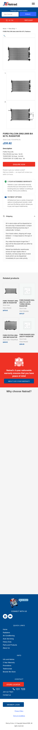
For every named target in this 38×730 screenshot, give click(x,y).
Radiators (6, 632)
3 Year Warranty (9, 662)
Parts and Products (10, 645)
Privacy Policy (19, 711)
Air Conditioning (9, 635)
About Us (6, 648)
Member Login (13, 704)
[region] (19, 241)
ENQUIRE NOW (19, 164)
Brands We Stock (9, 672)
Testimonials (7, 669)
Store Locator (13, 684)
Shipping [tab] (9, 216)
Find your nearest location (19, 10)
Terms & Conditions (19, 716)
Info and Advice (8, 659)
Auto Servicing (8, 639)
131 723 (10, 20)
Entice (12, 723)
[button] (19, 36)
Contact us (7, 695)
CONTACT (19, 679)
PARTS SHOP (29, 20)
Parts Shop (12, 28)
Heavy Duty (7, 642)
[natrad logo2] (10, 3)
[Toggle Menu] (33, 4)
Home (4, 28)
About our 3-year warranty (19, 381)
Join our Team (8, 692)
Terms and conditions (20, 191)
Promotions (7, 665)
